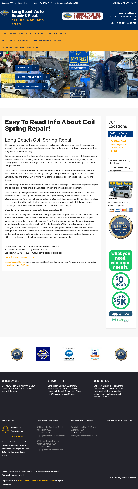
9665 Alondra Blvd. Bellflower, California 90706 (84, 428)
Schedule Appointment (29, 77)
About (13, 34)
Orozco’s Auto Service (15, 262)
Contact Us (33, 47)
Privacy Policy (121, 478)
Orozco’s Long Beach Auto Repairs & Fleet (36, 481)
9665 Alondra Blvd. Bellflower (118, 161)
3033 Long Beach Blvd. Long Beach (118, 134)
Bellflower (25, 265)
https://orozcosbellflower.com (84, 436)
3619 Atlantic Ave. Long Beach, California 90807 (50, 428)
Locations (20, 47)
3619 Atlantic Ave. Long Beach (118, 169)
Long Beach (10, 265)
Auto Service (8, 40)
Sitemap (132, 478)
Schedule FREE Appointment (32, 34)
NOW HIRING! (23, 40)
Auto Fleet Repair (57, 34)
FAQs (111, 478)
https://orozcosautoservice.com (51, 436)
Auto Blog (7, 47)
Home (4, 34)
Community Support (41, 40)
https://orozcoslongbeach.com (19, 257)
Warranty (59, 40)
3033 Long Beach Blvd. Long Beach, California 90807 (49, 442)
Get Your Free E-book (28, 86)
